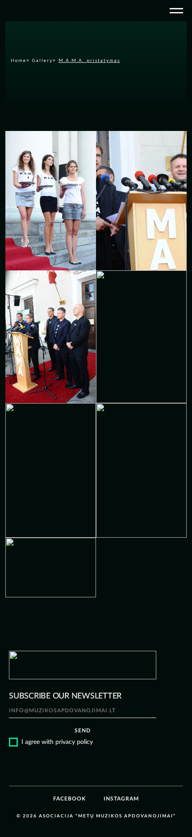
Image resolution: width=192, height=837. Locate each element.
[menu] (176, 10)
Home (18, 60)
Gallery (42, 60)
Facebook (69, 798)
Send (83, 730)
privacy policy (74, 742)
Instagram (121, 798)
